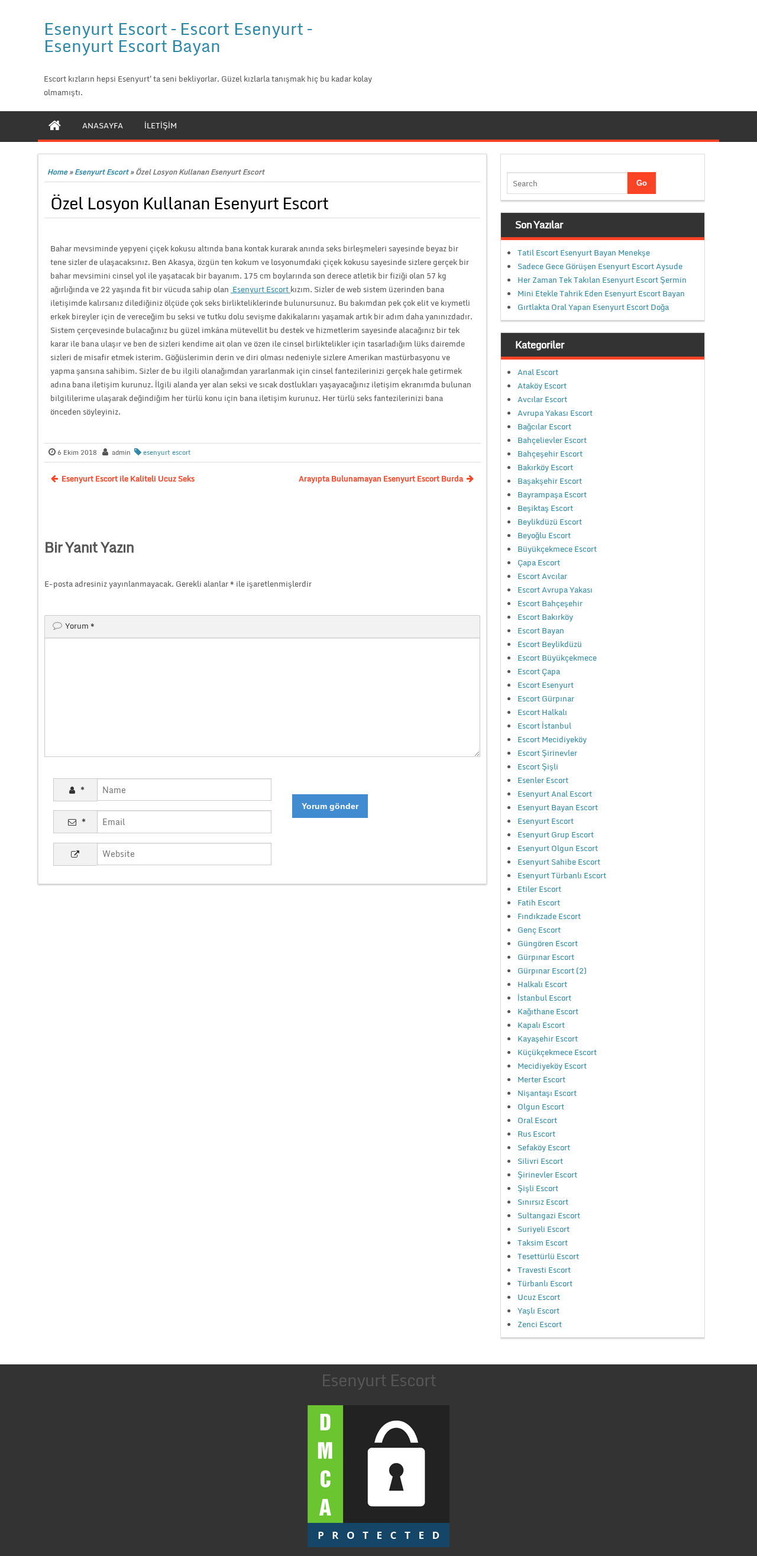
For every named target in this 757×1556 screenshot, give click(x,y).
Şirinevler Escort (547, 1174)
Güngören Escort (547, 943)
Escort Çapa (538, 671)
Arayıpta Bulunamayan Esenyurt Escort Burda (381, 478)
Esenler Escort (542, 780)
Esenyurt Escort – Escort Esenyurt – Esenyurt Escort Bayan (178, 37)
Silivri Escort (540, 1160)
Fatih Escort (538, 902)
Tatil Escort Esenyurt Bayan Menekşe (583, 252)
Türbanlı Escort (544, 1283)
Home (57, 171)
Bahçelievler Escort (552, 440)
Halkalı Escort (542, 984)
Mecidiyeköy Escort (552, 1065)
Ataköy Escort (542, 385)
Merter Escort (541, 1079)
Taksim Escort (542, 1242)
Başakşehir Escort (549, 480)
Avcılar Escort (542, 399)
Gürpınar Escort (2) (552, 970)
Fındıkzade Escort (549, 916)
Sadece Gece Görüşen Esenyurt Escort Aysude (599, 266)
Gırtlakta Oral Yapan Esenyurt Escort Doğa (593, 306)
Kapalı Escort (541, 1024)
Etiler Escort (539, 888)
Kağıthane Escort (547, 1011)
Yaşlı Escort (538, 1310)
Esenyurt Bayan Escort (557, 807)
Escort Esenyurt (545, 684)
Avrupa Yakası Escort (555, 412)
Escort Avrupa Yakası (555, 589)
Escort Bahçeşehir (550, 603)
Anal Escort (537, 372)
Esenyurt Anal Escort (554, 793)
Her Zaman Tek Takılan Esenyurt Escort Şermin (602, 279)
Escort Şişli (537, 766)
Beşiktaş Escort (545, 508)
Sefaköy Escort (543, 1147)
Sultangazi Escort (548, 1215)
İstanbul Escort (544, 997)
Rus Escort (536, 1133)
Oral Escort (537, 1120)
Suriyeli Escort (543, 1228)
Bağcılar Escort (544, 426)
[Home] (55, 125)
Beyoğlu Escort (544, 535)
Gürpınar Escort (545, 956)
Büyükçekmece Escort (557, 548)
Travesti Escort (544, 1269)
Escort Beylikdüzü (549, 644)
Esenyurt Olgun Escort (557, 848)
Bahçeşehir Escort (550, 453)
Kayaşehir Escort (547, 1038)
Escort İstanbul (544, 725)
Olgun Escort (540, 1106)
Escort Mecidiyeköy (552, 739)
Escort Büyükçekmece (557, 657)
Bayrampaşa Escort (552, 494)
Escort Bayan (540, 630)
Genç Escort (539, 929)
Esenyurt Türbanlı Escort (561, 875)
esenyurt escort (167, 452)
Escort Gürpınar (545, 698)
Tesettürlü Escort (548, 1256)
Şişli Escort (537, 1188)
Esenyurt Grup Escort (555, 834)
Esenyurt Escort (101, 171)
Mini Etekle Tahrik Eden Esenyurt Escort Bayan (601, 293)
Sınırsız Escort (542, 1201)
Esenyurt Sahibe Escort (558, 861)
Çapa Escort (538, 562)
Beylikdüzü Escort (549, 521)
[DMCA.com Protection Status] (378, 1475)
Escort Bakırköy (545, 616)
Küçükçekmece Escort (557, 1052)
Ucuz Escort (538, 1296)
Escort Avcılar (542, 576)
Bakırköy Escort (545, 467)
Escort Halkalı (542, 712)
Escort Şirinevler (547, 752)
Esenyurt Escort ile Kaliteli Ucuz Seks (128, 478)
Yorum (80, 625)
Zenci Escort (539, 1324)
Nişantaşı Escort (547, 1092)
